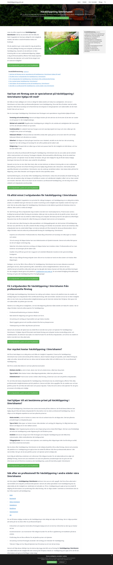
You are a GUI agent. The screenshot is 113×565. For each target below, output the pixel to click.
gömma (26, 71)
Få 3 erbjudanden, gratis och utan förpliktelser (56, 18)
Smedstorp (13, 505)
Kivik (11, 495)
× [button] (111, 555)
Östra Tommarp (15, 502)
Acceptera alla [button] (51, 562)
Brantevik (13, 498)
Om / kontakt (93, 2)
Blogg (100, 2)
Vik (10, 515)
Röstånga (13, 508)
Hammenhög (14, 512)
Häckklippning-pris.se (15, 2)
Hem (79, 2)
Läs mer (70, 559)
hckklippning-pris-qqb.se (44, 271)
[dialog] (56, 559)
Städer (85, 2)
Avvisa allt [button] (62, 562)
